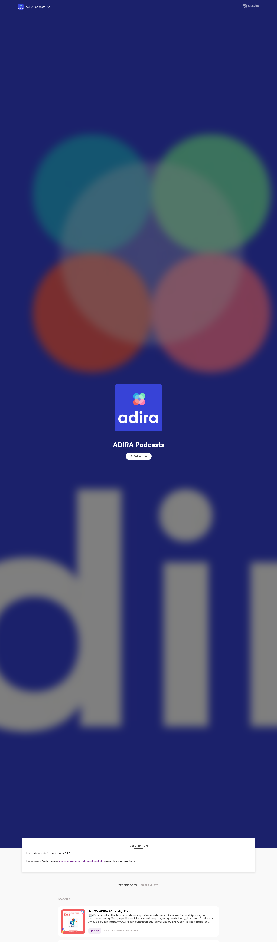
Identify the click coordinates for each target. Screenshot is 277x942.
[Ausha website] (251, 6)
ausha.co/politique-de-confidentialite (82, 861)
